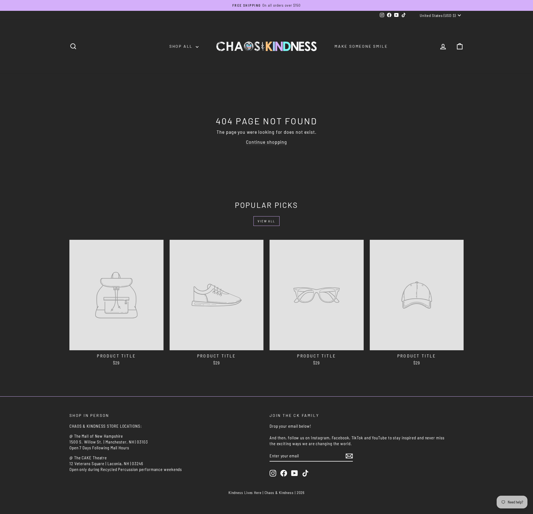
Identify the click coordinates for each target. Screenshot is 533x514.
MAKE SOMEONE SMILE (361, 46)
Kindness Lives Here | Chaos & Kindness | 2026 (266, 492)
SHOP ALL (181, 46)
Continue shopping (266, 142)
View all (266, 221)
